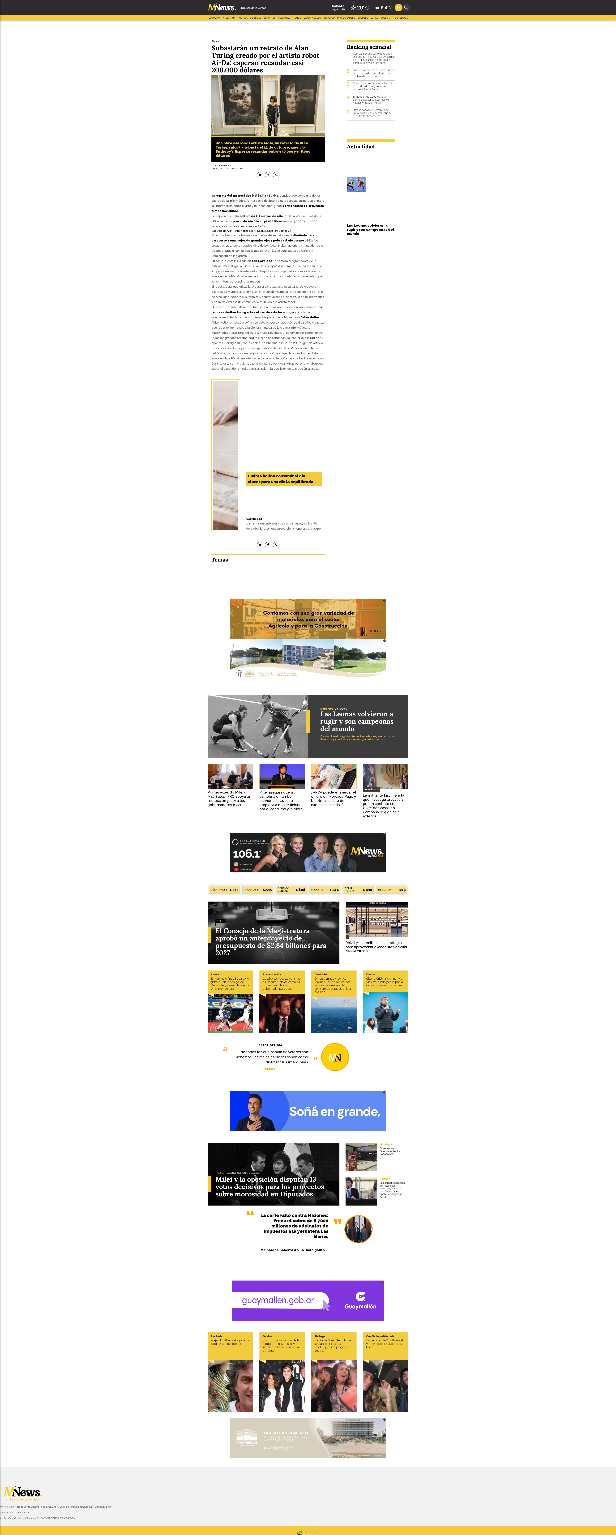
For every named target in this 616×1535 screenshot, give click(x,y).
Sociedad (255, 18)
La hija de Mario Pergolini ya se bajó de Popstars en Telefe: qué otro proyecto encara (332, 1345)
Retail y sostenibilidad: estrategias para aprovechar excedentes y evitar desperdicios (376, 947)
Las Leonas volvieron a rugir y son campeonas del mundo (370, 229)
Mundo (297, 18)
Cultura (386, 18)
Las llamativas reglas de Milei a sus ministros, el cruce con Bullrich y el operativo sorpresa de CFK (392, 1189)
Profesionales (346, 18)
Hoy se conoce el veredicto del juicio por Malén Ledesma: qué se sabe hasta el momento (372, 113)
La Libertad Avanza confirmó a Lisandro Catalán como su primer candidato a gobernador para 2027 (282, 983)
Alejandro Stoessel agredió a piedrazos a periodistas (230, 1342)
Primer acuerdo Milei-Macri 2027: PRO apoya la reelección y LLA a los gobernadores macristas (229, 798)
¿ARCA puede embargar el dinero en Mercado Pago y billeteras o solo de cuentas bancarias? (333, 798)
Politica (243, 18)
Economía (214, 18)
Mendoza (386, 1144)
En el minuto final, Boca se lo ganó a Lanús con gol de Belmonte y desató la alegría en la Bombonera (230, 983)
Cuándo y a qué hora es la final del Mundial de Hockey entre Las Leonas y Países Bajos (373, 86)
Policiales (284, 18)
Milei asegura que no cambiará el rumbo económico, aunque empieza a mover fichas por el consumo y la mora (281, 800)
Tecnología (401, 18)
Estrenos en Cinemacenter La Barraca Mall (390, 1151)
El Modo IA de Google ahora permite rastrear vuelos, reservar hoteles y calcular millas (371, 99)
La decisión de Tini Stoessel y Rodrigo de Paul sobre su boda (384, 1344)
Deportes (270, 18)
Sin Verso (329, 18)
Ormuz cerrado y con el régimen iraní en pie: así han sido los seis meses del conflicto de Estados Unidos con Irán (333, 985)
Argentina (229, 18)
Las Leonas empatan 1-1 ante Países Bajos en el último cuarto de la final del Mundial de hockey (373, 73)
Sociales (363, 18)
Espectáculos (312, 18)
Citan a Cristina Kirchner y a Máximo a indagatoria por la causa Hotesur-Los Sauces (384, 982)
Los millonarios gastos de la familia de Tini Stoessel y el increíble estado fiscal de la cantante (281, 1345)
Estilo (374, 18)
